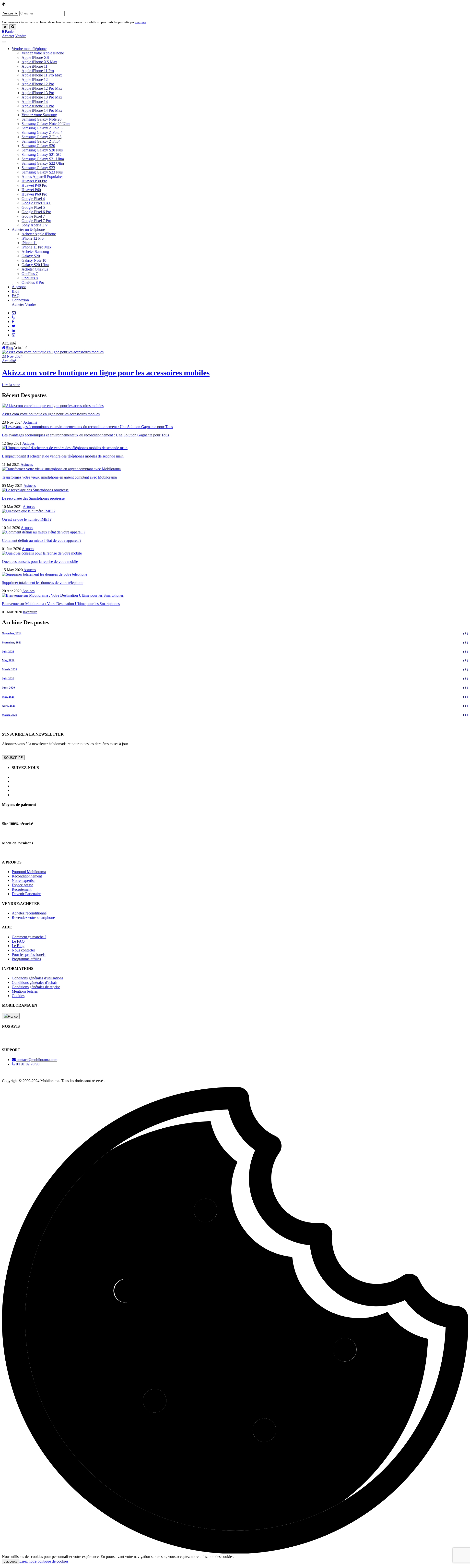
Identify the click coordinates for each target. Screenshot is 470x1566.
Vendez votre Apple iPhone (43, 53)
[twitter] (13, 326)
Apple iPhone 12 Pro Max (42, 88)
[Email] (14, 313)
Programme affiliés (26, 959)
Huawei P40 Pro (34, 185)
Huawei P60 (31, 190)
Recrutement (21, 889)
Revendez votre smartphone (33, 917)
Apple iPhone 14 (35, 101)
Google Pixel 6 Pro (36, 212)
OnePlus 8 (30, 278)
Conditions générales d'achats (34, 982)
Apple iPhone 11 (34, 66)
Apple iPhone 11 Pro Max (42, 75)
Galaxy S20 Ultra (35, 265)
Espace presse (22, 885)
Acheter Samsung (35, 251)
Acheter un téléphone (28, 229)
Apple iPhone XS (35, 57)
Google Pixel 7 (33, 216)
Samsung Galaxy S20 (38, 146)
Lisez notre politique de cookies (43, 1561)
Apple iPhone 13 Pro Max (42, 97)
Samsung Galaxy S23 (38, 168)
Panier (8, 31)
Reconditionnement (27, 876)
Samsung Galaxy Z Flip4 (41, 141)
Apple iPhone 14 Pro (38, 106)
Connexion (20, 300)
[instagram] (13, 335)
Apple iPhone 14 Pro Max (42, 110)
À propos (19, 287)
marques (140, 22)
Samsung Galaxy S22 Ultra (43, 163)
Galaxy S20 (31, 256)
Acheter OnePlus (35, 269)
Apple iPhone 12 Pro (38, 84)
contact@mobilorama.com (36, 1060)
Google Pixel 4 (33, 199)
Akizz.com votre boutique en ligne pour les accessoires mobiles (106, 372)
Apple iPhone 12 (35, 79)
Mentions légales (25, 991)
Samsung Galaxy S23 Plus (42, 172)
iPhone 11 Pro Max (36, 247)
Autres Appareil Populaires (42, 176)
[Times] (5, 26)
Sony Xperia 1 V (35, 225)
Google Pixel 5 (33, 207)
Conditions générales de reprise (36, 987)
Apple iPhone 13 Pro (38, 93)
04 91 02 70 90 (27, 1064)
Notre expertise (23, 880)
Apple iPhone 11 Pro (38, 71)
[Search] (12, 26)
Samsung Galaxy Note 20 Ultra (46, 124)
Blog (15, 291)
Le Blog (18, 946)
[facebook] (13, 322)
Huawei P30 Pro (34, 181)
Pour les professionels (28, 954)
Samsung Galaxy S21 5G (41, 154)
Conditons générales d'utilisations (37, 978)
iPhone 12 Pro (33, 238)
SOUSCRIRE (13, 758)
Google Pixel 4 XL (36, 203)
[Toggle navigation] (4, 41)
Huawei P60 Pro (34, 194)
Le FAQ (18, 941)
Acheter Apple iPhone (39, 234)
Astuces (28, 443)
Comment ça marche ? (29, 937)
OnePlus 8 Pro (33, 282)
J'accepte (10, 1561)
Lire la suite (11, 385)
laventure (30, 612)
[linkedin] (13, 330)
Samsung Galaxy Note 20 (41, 119)
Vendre (20, 36)
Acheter (8, 36)
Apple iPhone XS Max (39, 62)
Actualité (9, 361)
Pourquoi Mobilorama (29, 872)
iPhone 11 (29, 243)
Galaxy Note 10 (34, 260)
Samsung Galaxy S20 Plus (42, 150)
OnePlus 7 (30, 273)
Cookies (18, 996)
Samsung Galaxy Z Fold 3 (42, 128)
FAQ (16, 296)
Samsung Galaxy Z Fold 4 (42, 132)
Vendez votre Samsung (39, 115)
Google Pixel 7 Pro (36, 221)
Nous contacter (23, 950)
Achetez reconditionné (29, 913)
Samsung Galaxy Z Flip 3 (41, 137)
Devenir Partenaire (26, 894)
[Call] (13, 317)
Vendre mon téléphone (29, 49)
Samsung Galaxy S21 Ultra (43, 159)
